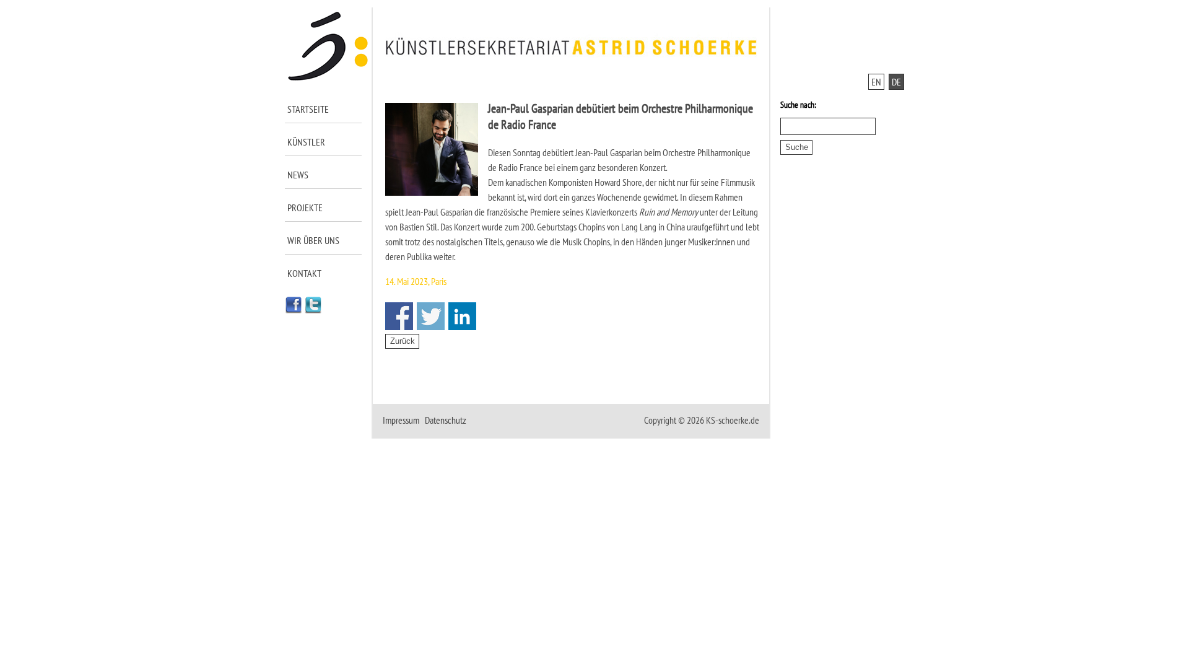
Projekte (305, 207)
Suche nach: (798, 104)
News (297, 174)
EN (876, 82)
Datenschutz (445, 420)
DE (896, 82)
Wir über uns (313, 240)
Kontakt (304, 273)
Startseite (308, 109)
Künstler (306, 142)
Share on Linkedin (462, 316)
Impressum (401, 420)
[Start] (328, 78)
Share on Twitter (431, 316)
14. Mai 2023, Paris (415, 281)
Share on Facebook (399, 316)
